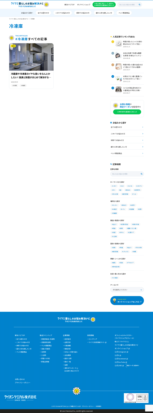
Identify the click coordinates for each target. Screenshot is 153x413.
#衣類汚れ (137, 190)
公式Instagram (120, 352)
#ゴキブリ (139, 186)
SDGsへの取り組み (71, 352)
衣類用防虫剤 (46, 342)
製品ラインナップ (46, 335)
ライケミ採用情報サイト (97, 342)
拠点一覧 (68, 362)
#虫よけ (114, 224)
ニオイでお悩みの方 (62, 13)
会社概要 (68, 355)
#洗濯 (113, 232)
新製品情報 (45, 362)
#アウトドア (130, 263)
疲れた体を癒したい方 (104, 13)
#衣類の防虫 (124, 224)
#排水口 (127, 190)
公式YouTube (120, 362)
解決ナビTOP (69, 4)
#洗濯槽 (131, 209)
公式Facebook (120, 358)
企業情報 (66, 335)
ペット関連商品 (124, 13)
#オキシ (121, 232)
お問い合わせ (20, 379)
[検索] (139, 4)
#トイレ (123, 209)
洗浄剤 (43, 352)
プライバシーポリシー (22, 382)
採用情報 (90, 335)
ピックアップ (93, 339)
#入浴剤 (114, 236)
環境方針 (68, 349)
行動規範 (68, 345)
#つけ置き (115, 278)
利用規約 (98, 406)
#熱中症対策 (115, 267)
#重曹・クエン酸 (131, 228)
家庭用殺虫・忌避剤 (48, 339)
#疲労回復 (125, 194)
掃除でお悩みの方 (82, 13)
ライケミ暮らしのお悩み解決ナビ (126, 345)
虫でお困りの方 (43, 13)
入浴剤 (43, 355)
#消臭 (113, 247)
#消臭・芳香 (135, 224)
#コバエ (130, 186)
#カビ (122, 186)
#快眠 (134, 251)
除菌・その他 (45, 358)
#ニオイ (114, 186)
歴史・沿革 (68, 358)
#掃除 (121, 228)
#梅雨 (113, 263)
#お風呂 (114, 209)
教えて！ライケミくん (122, 341)
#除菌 (113, 228)
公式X (117, 355)
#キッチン (114, 205)
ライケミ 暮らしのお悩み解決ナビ (19, 19)
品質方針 (68, 342)
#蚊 (120, 190)
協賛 (66, 365)
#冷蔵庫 (114, 213)
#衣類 (139, 209)
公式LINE (118, 365)
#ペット (134, 194)
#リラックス (125, 251)
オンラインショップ (83, 4)
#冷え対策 (115, 194)
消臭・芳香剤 (45, 349)
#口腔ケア (131, 232)
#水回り (132, 205)
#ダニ (113, 190)
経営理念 (68, 339)
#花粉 (121, 263)
